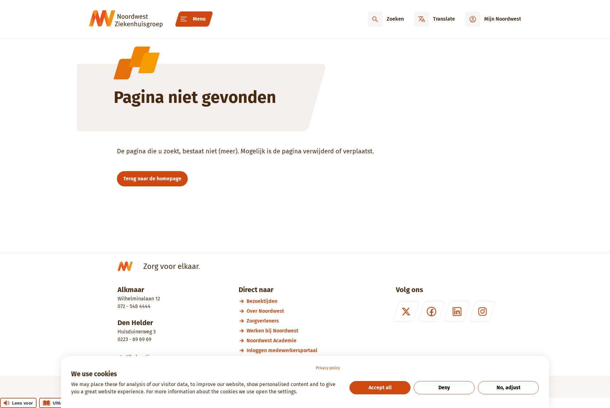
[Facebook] (431, 311)
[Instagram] (482, 311)
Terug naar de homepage (152, 179)
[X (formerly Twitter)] (406, 311)
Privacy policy (328, 368)
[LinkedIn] (457, 311)
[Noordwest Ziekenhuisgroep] (126, 19)
